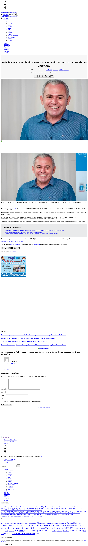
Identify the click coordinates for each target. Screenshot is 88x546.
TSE (2, 534)
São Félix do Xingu (39, 514)
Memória (55, 511)
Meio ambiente (52, 528)
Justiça (44, 511)
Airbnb (2, 523)
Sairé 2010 (26, 514)
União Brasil (30, 534)
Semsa (67, 531)
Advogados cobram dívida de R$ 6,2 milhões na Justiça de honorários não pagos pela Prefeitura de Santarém (34, 230)
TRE (81, 531)
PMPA (21, 531)
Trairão (7, 516)
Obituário (35, 513)
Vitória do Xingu (37, 516)
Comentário (4, 389)
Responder (7, 369)
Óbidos (10, 34)
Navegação (16, 513)
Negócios (6, 51)
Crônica (52, 508)
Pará (56, 513)
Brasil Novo (66, 506)
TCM (72, 531)
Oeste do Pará (41, 513)
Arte (39, 506)
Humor (8, 511)
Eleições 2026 (72, 523)
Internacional (20, 511)
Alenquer (10, 23)
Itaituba (10, 32)
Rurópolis (10, 40)
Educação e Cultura (18, 510)
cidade (4, 508)
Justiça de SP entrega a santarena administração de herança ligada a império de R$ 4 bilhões (27, 338)
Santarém (66, 70)
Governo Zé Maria (48, 525)
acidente (3, 506)
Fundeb (79, 523)
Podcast (70, 513)
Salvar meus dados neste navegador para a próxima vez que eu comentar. (22, 401)
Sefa (64, 531)
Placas (66, 513)
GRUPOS (6, 15)
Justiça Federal (6, 528)
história (58, 525)
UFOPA (6, 534)
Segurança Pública (53, 514)
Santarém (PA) (12, 208)
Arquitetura (35, 506)
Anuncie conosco (9, 441)
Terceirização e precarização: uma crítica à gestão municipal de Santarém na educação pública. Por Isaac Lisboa (33, 345)
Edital (6, 510)
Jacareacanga (35, 511)
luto (31, 528)
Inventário (75, 525)
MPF (66, 528)
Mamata (51, 511)
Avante (10, 523)
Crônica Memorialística (60, 508)
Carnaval (19, 523)
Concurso (55, 70)
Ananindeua (29, 506)
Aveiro (47, 506)
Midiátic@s (61, 511)
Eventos (35, 510)
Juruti (9, 31)
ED (41, 456)
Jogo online (81, 525)
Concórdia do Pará (18, 508)
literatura (25, 528)
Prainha (8, 514)
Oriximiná (10, 38)
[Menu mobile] (17, 15)
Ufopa (23, 516)
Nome (3, 392)
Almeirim (12, 506)
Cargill (14, 523)
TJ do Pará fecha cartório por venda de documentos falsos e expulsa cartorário (23, 341)
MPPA (72, 528)
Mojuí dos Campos (13, 35)
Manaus (36, 528)
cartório (22, 523)
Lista (47, 511)
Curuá (9, 28)
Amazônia (23, 506)
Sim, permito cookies (6, 544)
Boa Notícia (49, 70)
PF (15, 531)
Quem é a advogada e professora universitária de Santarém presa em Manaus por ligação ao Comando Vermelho (33, 335)
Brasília (72, 506)
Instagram (70, 525)
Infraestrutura (13, 511)
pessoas (63, 513)
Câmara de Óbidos (57, 523)
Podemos (27, 531)
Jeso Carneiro (12, 251)
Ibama (62, 525)
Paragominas (78, 528)
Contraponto (46, 508)
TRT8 (84, 531)
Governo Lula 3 (34, 525)
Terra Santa (11, 42)
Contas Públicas (38, 508)
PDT (3, 531)
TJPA (76, 531)
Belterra (10, 26)
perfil (6, 531)
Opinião (47, 513)
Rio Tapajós (55, 531)
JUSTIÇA (7, 45)
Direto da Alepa (74, 508)
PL (18, 531)
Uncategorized (29, 516)
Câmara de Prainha (32, 523)
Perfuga (11, 531)
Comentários (9, 508)
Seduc (60, 531)
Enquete (26, 510)
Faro (9, 29)
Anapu (6, 523)
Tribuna (15, 516)
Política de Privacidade (10, 440)
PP (32, 531)
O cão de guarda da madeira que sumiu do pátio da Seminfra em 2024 (24, 232)
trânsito (11, 516)
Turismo (19, 516)
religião (37, 530)
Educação (6, 49)
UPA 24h (37, 534)
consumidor (31, 508)
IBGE (66, 525)
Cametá (76, 506)
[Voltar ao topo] (1, 535)
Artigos (43, 506)
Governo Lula (22, 525)
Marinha (42, 528)
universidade (18, 533)
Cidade (6, 21)
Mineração (7, 48)
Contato (6, 443)
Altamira (17, 506)
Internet (26, 511)
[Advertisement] (44, 317)
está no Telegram (15, 244)
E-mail (3, 395)
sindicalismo (61, 514)
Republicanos (46, 531)
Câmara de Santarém (45, 523)
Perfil (59, 513)
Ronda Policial (14, 514)
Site (2, 398)
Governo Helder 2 (8, 525)
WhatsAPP (37, 244)
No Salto (26, 513)
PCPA (83, 528)
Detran (64, 523)
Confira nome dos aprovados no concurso (12, 241)
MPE (62, 528)
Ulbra (10, 533)
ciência (27, 523)
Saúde (46, 514)
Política (6, 43)
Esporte (6, 52)
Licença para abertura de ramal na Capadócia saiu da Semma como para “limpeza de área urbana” (31, 233)
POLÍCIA (7, 46)
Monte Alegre (11, 37)
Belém (9, 25)
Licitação (16, 528)
